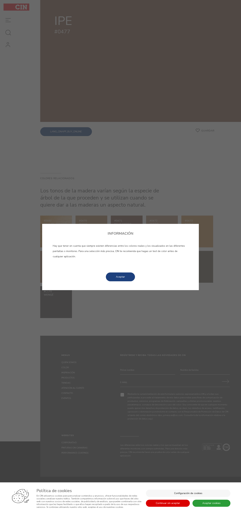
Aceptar (120, 276)
